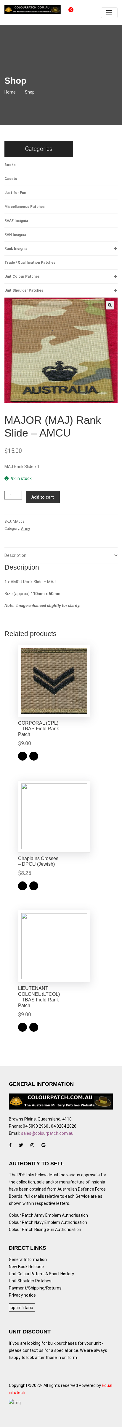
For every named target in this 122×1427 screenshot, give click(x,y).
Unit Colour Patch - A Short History (41, 1273)
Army (25, 529)
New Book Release (26, 1266)
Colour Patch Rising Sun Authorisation (45, 1229)
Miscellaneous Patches (24, 207)
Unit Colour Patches (22, 276)
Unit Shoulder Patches (23, 290)
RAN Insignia (15, 235)
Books (10, 165)
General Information (28, 1259)
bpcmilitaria (22, 1307)
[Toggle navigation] (109, 12)
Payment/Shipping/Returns (35, 1288)
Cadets (10, 179)
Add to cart (42, 497)
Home (10, 92)
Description (15, 555)
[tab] (61, 555)
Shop (30, 92)
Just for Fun (15, 193)
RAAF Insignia (16, 221)
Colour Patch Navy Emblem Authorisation (48, 1222)
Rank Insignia (15, 248)
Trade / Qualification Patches (29, 262)
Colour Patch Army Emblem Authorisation (48, 1215)
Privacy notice (22, 1295)
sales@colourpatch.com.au (47, 1133)
